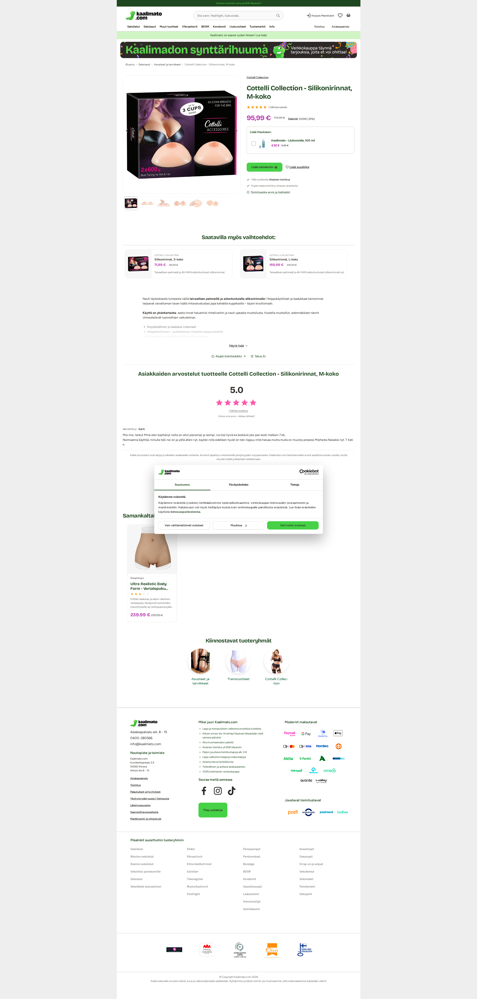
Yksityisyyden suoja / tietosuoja (149, 798)
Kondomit (219, 26)
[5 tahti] (265, 107)
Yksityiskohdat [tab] (238, 484)
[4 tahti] (261, 107)
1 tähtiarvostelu (277, 107)
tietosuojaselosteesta (185, 511)
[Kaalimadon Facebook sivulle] (203, 791)
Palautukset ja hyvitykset (145, 791)
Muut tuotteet (169, 26)
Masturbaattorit (197, 886)
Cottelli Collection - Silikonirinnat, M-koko (299, 92)
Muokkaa (236, 525)
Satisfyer (192, 871)
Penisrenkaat (251, 856)
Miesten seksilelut (142, 856)
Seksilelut (133, 26)
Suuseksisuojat (252, 886)
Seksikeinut (307, 871)
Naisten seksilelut (142, 864)
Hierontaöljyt (252, 901)
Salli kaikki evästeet (293, 525)
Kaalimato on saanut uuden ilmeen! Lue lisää (238, 35)
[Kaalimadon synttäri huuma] (238, 50)
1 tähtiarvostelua (238, 410)
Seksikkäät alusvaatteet (145, 886)
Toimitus (319, 26)
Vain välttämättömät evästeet (184, 525)
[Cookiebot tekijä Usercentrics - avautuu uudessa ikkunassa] (302, 472)
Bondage (249, 864)
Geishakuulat (251, 909)
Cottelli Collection (258, 77)
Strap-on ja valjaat (311, 864)
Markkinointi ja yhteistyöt (145, 818)
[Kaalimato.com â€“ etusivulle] (143, 723)
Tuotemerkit (258, 26)
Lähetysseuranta (140, 805)
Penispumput (252, 849)
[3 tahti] (257, 107)
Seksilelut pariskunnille (145, 871)
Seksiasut (150, 26)
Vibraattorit (190, 26)
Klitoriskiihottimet (199, 864)
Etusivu (130, 64)
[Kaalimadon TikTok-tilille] (231, 791)
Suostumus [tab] (182, 484)
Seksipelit (306, 894)
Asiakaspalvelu (340, 26)
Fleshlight (193, 894)
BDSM (205, 26)
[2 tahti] (253, 107)
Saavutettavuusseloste (144, 812)
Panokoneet (307, 886)
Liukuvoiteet (238, 26)
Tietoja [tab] (294, 484)
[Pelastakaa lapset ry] (174, 950)
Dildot (191, 849)
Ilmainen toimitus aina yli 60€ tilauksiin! (238, 3)
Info (272, 26)
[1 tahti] (248, 107)
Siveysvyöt (306, 856)
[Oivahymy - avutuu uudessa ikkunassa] (272, 950)
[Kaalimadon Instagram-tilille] (217, 791)
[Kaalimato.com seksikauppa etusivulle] (158, 15)
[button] (278, 16)
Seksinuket (307, 879)
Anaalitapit (307, 849)
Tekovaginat (195, 879)
